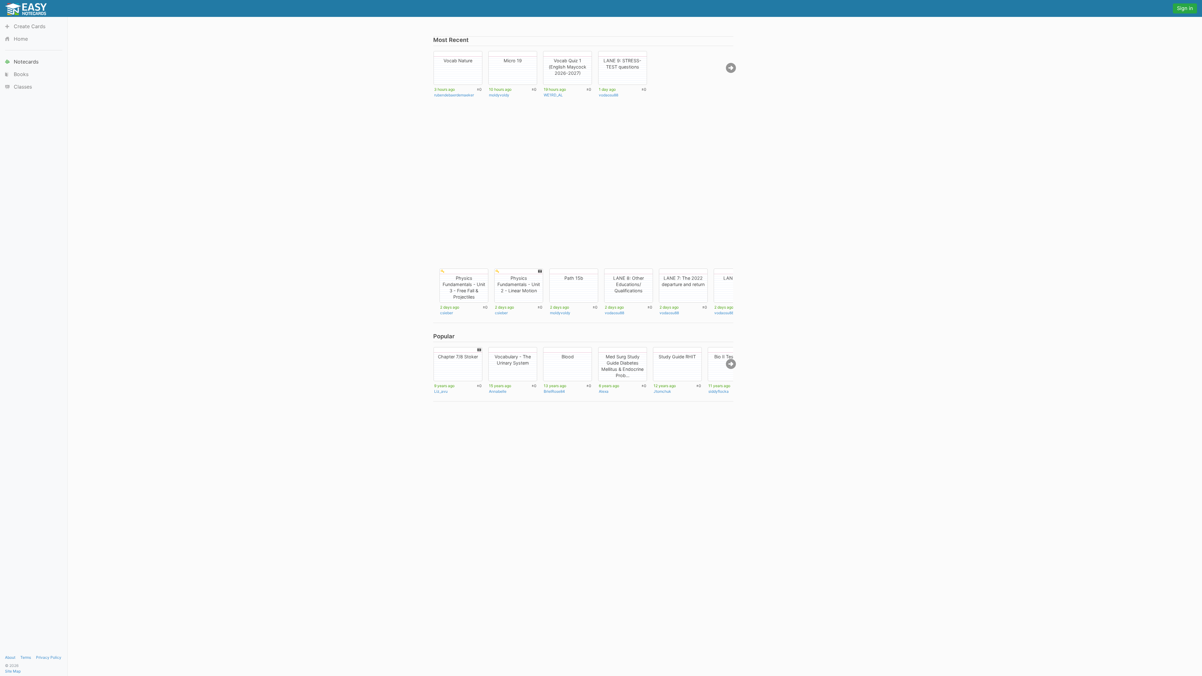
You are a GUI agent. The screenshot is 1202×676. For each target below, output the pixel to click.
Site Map (13, 671)
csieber (446, 312)
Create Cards (29, 26)
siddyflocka (718, 391)
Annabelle (497, 391)
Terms (25, 657)
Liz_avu (441, 391)
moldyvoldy (499, 95)
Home (21, 39)
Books (21, 74)
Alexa (604, 391)
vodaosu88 (608, 95)
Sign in (1185, 8)
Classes (23, 87)
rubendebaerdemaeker (454, 95)
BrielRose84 (554, 391)
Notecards (26, 62)
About (10, 657)
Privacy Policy (48, 657)
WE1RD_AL (553, 95)
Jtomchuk (662, 391)
